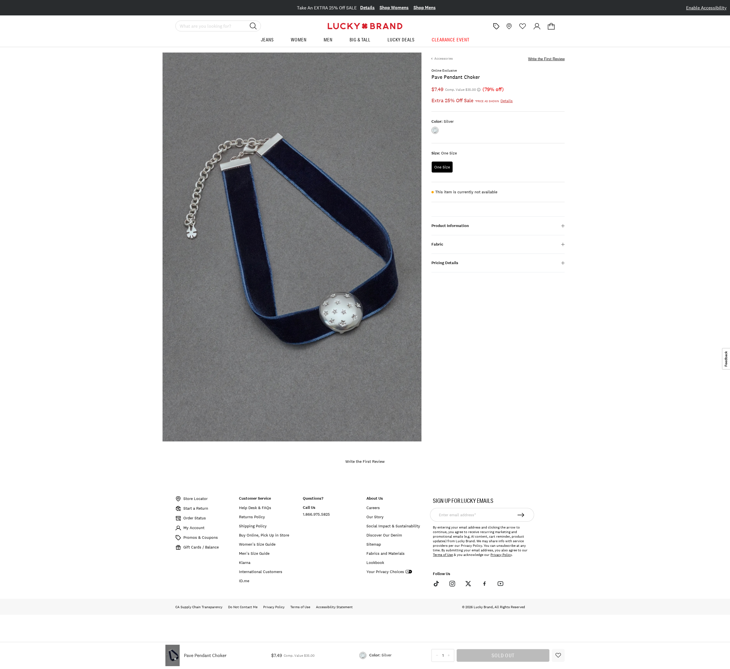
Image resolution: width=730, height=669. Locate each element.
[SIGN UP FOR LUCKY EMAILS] (521, 515)
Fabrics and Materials (385, 553)
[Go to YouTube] (500, 583)
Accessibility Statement (334, 607)
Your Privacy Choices (385, 571)
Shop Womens (394, 8)
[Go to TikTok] (436, 583)
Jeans (267, 40)
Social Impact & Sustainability (393, 526)
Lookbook (375, 562)
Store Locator (195, 498)
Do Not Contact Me (242, 607)
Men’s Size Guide (254, 553)
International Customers (260, 571)
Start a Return (195, 508)
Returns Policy (252, 516)
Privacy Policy (501, 555)
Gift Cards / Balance (201, 547)
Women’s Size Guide (257, 544)
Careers (373, 507)
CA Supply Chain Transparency (198, 607)
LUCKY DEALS (401, 40)
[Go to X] (468, 583)
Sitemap (373, 544)
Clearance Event (450, 40)
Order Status (194, 518)
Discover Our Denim (384, 535)
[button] (551, 26)
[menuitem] (267, 42)
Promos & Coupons (200, 537)
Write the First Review (546, 59)
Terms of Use (443, 555)
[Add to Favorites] (558, 655)
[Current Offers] (496, 26)
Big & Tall (360, 40)
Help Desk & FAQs (255, 507)
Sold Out (503, 655)
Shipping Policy (253, 526)
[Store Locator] (508, 26)
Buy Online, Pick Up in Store (264, 535)
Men (328, 40)
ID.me (244, 580)
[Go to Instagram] (452, 583)
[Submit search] (253, 26)
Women (299, 40)
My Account (193, 527)
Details (367, 8)
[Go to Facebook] (484, 583)
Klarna (244, 562)
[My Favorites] (522, 26)
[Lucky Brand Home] (365, 26)
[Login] (537, 26)
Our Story (375, 516)
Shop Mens (424, 8)
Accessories (443, 58)
